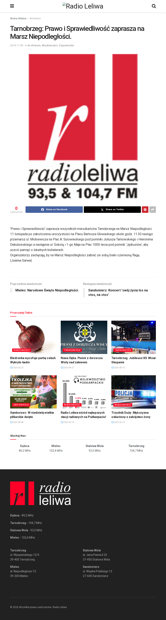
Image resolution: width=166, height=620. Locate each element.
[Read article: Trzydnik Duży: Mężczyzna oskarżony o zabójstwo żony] (134, 392)
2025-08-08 (17, 422)
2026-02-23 (17, 368)
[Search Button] (154, 6)
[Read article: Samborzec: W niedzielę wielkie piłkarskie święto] (33, 392)
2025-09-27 (68, 368)
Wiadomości (50, 45)
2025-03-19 (68, 422)
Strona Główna (18, 18)
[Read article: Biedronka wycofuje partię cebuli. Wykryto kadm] (33, 337)
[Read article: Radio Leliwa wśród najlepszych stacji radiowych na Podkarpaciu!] (84, 392)
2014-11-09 (16, 45)
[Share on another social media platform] (152, 209)
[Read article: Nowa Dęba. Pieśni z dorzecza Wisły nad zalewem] (84, 337)
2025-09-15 (119, 368)
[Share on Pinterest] (145, 209)
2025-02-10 (119, 422)
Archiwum (35, 18)
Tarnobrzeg (72, 350)
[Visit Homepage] (83, 6)
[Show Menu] (12, 6)
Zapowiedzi (66, 45)
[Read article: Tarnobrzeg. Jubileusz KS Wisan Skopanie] (134, 337)
